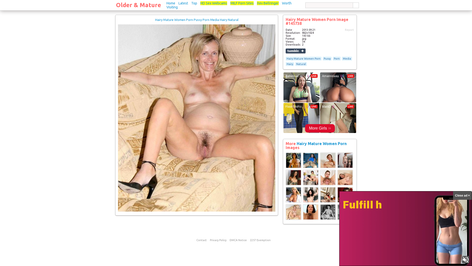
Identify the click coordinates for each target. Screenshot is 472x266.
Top (194, 3)
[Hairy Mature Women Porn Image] (293, 167)
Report (349, 29)
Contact (201, 240)
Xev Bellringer (268, 3)
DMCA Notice (238, 240)
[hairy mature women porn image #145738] (196, 210)
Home (170, 3)
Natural (301, 64)
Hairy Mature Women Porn (304, 58)
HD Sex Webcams (213, 3)
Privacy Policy (218, 240)
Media (347, 58)
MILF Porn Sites (242, 3)
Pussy (327, 58)
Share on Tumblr (296, 51)
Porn (337, 58)
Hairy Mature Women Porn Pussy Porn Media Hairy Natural (196, 19)
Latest (183, 3)
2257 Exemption (260, 240)
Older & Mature (138, 5)
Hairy (290, 64)
